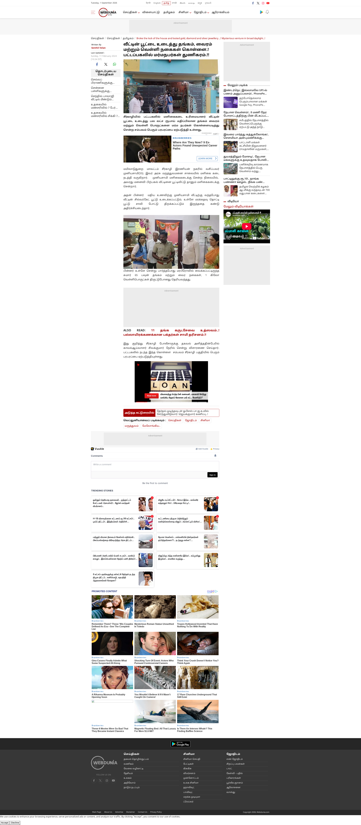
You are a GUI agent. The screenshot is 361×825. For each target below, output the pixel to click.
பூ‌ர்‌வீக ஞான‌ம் (234, 783)
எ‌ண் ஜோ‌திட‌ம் (234, 759)
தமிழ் (166, 3)
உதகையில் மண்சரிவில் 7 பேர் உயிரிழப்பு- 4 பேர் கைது (103, 106)
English (157, 3)
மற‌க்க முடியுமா (191, 797)
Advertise (119, 812)
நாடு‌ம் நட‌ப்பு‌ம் (132, 787)
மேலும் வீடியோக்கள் (239, 206)
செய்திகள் (130, 12)
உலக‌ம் (128, 778)
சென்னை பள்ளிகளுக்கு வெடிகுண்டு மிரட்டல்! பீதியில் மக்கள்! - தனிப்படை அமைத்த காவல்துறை (105, 89)
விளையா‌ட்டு (151, 12)
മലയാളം (191, 3)
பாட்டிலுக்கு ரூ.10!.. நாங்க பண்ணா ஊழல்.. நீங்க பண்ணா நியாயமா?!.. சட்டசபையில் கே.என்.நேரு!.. (246, 180)
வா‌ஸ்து (230, 792)
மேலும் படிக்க (237, 85)
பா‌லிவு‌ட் (188, 792)
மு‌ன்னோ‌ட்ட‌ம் (191, 778)
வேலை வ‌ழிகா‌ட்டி (133, 768)
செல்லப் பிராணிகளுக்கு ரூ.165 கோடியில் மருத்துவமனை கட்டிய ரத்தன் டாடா (105, 81)
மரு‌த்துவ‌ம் (132, 426)
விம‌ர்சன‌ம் (189, 773)
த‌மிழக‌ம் (169, 12)
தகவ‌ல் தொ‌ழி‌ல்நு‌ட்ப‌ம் (136, 759)
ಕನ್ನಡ (200, 3)
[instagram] (263, 3)
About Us (108, 812)
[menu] (94, 12)
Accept (4, 822)
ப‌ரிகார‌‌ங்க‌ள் (233, 778)
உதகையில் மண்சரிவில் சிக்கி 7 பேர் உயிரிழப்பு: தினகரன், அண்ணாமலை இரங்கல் (104, 114)
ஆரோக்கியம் (220, 12)
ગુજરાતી (208, 3)
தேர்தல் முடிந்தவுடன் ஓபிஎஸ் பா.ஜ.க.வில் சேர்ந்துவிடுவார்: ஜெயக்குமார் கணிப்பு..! (183, 413)
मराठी (174, 3)
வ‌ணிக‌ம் (129, 764)
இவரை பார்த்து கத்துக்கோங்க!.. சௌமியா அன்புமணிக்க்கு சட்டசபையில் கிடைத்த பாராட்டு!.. (247, 136)
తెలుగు (182, 3)
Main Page (96, 812)
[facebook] (253, 3)
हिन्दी (148, 3)
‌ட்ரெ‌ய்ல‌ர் (188, 801)
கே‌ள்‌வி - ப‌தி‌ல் (234, 773)
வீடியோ (233, 201)
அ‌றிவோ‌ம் (130, 783)
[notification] (267, 12)
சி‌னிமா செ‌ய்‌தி (191, 759)
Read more (151, 396)
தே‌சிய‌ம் (128, 773)
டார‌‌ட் (229, 768)
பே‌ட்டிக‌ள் (188, 764)
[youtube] (268, 3)
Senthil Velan (98, 48)
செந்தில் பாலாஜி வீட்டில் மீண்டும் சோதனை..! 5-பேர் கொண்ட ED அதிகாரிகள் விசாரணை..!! (103, 98)
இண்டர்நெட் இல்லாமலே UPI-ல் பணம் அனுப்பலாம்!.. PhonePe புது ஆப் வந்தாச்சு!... (245, 92)
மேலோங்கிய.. (151, 426)
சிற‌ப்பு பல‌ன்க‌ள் (235, 764)
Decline (15, 822)
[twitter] (258, 3)
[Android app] (180, 744)
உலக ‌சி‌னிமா (191, 783)
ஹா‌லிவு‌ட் (188, 787)
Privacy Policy (156, 812)
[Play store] (261, 12)
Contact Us (142, 812)
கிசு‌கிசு (187, 768)
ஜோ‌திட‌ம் (200, 12)
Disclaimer (130, 812)
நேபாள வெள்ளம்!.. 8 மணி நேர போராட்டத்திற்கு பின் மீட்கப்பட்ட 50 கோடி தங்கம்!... (246, 114)
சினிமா (184, 12)
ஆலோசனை (233, 787)
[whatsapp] (114, 64)
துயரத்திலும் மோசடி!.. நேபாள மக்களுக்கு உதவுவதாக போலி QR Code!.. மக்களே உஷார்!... (245, 158)
